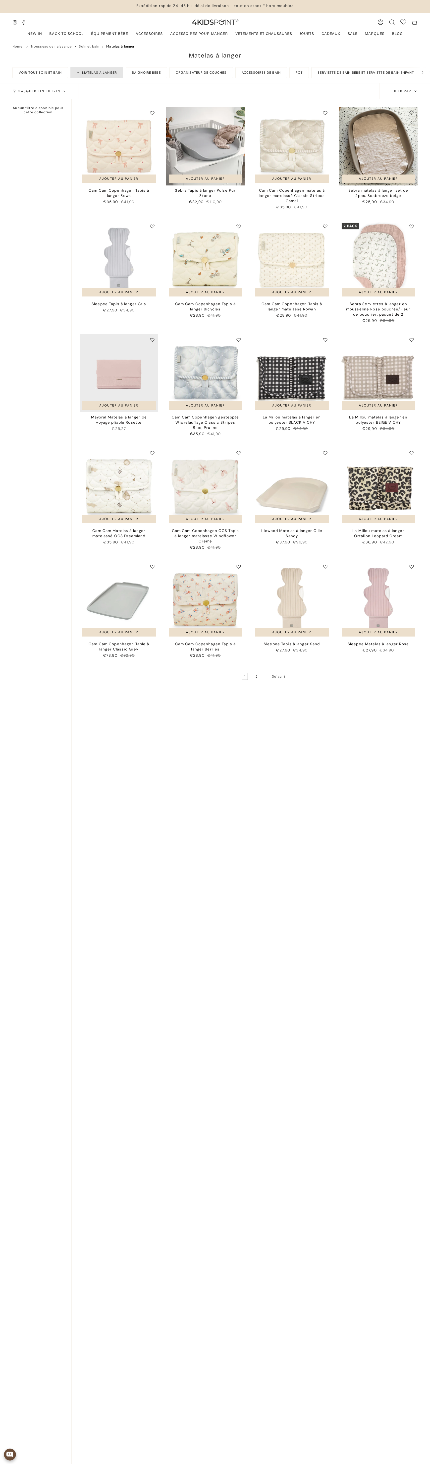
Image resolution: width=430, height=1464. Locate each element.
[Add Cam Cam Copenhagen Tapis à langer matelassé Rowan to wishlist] (325, 226)
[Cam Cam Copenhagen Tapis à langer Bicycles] (205, 259)
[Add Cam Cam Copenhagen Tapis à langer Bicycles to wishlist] (238, 226)
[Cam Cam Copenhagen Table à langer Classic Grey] (119, 600)
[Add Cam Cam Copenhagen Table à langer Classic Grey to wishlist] (152, 566)
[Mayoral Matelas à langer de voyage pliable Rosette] (119, 373)
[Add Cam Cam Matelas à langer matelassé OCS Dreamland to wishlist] (152, 453)
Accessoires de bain (261, 72)
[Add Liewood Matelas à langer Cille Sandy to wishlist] (325, 453)
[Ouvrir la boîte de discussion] (10, 1455)
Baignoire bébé (146, 72)
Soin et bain (89, 46)
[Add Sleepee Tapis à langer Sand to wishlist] (325, 566)
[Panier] (414, 22)
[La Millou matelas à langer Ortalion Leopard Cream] (378, 486)
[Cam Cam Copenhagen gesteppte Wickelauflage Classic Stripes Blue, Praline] (205, 373)
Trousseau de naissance (51, 46)
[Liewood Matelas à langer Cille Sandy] (292, 486)
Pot (299, 72)
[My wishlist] (403, 22)
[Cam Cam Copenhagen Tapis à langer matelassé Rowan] (292, 259)
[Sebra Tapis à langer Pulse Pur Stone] (205, 146)
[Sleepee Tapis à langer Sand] (292, 600)
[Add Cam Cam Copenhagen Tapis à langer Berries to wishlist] (238, 566)
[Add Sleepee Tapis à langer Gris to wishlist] (152, 226)
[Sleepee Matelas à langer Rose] (378, 600)
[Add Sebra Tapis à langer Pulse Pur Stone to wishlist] (238, 113)
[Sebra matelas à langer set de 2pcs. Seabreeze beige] (378, 146)
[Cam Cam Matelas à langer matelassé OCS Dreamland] (119, 486)
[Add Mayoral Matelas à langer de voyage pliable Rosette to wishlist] (152, 339)
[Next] (420, 72)
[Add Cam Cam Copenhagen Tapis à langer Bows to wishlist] (152, 113)
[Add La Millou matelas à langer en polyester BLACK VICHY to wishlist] (325, 339)
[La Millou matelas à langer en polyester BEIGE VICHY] (378, 373)
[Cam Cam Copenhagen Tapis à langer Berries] (205, 600)
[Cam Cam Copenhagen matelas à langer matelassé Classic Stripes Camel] (292, 146)
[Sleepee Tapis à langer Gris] (119, 259)
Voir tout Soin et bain (40, 72)
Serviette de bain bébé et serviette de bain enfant (366, 72)
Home (17, 46)
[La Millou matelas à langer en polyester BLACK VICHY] (292, 373)
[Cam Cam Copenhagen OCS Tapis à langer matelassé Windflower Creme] (205, 486)
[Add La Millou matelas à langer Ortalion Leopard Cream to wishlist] (411, 453)
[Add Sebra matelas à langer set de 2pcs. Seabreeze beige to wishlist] (411, 113)
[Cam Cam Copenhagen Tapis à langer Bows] (119, 146)
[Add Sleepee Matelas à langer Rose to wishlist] (411, 566)
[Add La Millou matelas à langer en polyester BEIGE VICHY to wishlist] (411, 339)
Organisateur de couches (201, 72)
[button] (109, 34)
